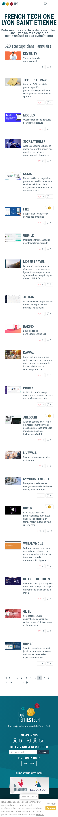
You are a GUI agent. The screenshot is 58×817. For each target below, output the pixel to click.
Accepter (51, 804)
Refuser (40, 814)
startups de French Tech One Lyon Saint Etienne (33, 31)
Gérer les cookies (29, 796)
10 (11, 682)
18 (51, 531)
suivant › (23, 682)
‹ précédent (9, 678)
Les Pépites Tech (10, 4)
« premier (6, 678)
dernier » (26, 682)
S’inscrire (29, 763)
